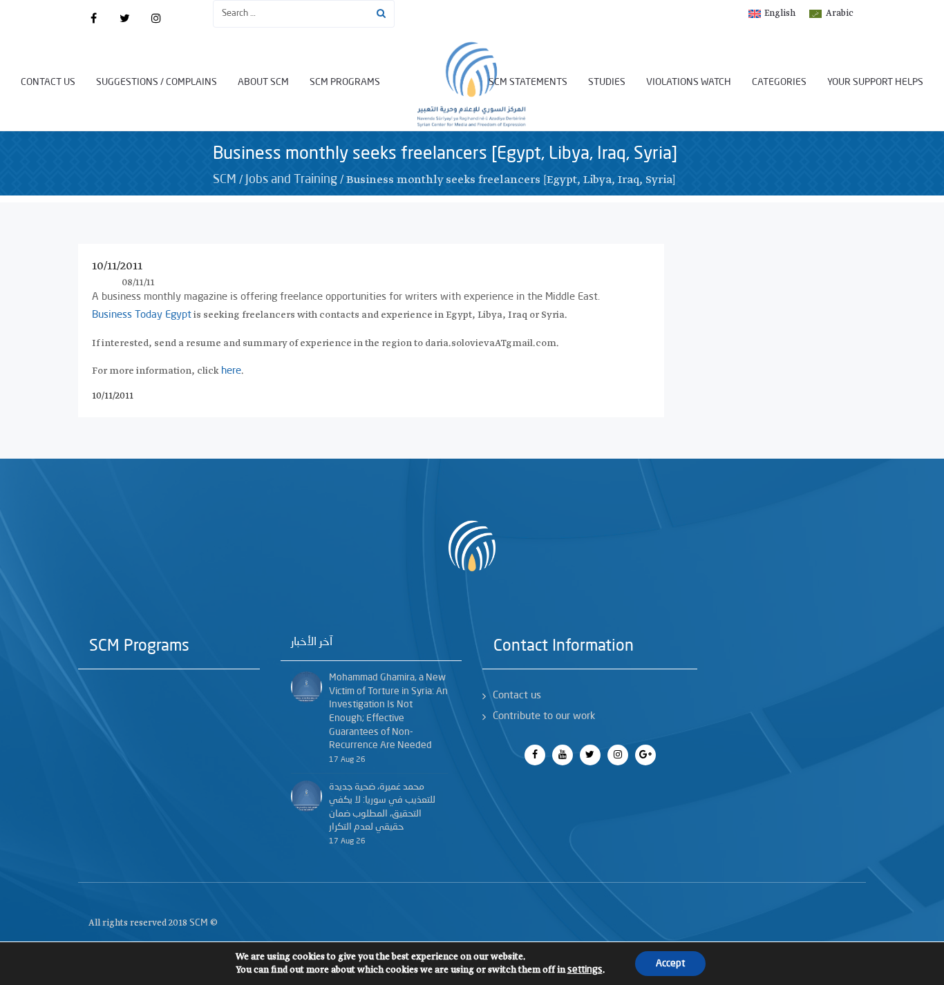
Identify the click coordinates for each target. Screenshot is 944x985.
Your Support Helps (875, 82)
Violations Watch (688, 82)
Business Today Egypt (141, 315)
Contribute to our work (544, 716)
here (231, 371)
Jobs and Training (291, 179)
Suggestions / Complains (156, 82)
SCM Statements (528, 82)
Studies (606, 82)
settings (585, 970)
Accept (670, 963)
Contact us (48, 82)
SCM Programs (345, 82)
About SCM (263, 82)
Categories (779, 82)
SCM (224, 179)
